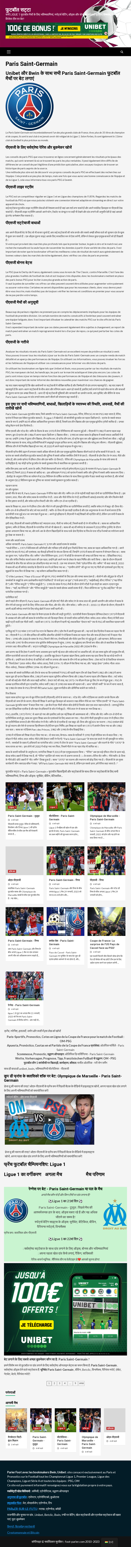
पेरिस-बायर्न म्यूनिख (40, 1259)
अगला (81, 1383)
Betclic (86, 1369)
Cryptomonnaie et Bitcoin (23, 1532)
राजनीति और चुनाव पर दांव (20, 1514)
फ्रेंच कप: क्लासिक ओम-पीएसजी (20, 1232)
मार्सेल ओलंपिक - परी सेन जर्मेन (65, 1062)
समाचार (93, 932)
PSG (70, 1481)
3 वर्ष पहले (14, 1445)
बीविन (78, 1369)
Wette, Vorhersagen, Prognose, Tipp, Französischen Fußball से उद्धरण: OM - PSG (65, 1058)
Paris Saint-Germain (34, 771)
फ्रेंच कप (94, 807)
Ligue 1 (12, 807)
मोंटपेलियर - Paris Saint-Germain (64, 1441)
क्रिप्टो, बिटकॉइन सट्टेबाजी (21, 1526)
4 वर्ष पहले (14, 820)
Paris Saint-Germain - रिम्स (64, 880)
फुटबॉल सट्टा (18, 10)
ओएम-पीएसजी (14, 880)
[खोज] (122, 52)
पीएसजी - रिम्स (97, 880)
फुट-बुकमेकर (18, 1519)
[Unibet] (65, 1309)
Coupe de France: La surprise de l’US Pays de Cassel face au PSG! (104, 944)
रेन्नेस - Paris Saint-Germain (24, 1005)
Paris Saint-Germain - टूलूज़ (23, 815)
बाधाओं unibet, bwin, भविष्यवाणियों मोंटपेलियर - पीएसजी (40, 1068)
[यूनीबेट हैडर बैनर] (57, 30)
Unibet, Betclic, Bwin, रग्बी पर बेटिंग (55, 1514)
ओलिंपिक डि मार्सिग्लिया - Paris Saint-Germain (65, 1054)
